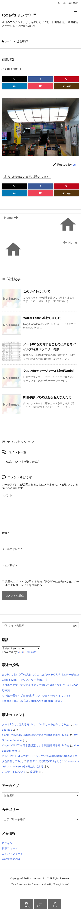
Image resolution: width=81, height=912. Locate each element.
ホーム (8, 41)
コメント (7, 495)
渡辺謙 (34, 771)
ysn (75, 164)
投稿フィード (10, 848)
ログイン (7, 843)
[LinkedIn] (14, 86)
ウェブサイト (10, 565)
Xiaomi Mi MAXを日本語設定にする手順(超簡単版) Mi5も (35, 734)
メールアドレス (12, 549)
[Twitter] (14, 79)
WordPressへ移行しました (42, 318)
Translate (30, 652)
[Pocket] (40, 86)
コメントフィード (12, 853)
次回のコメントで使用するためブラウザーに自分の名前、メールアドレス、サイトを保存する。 (42, 583)
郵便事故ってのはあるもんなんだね (47, 397)
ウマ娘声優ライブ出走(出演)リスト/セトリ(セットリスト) (36, 695)
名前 (5, 533)
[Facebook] (40, 79)
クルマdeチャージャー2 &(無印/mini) (49, 371)
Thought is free (61, 884)
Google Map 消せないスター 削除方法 (24, 679)
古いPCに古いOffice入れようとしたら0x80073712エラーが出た (40, 674)
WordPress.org (11, 858)
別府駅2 (24, 41)
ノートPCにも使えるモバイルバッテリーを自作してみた (35, 724)
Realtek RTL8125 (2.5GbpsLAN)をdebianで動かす (32, 700)
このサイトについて (36, 291)
